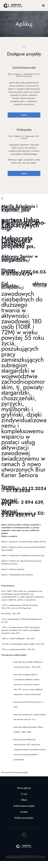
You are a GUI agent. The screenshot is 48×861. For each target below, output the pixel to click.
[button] (43, 5)
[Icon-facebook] (24, 835)
